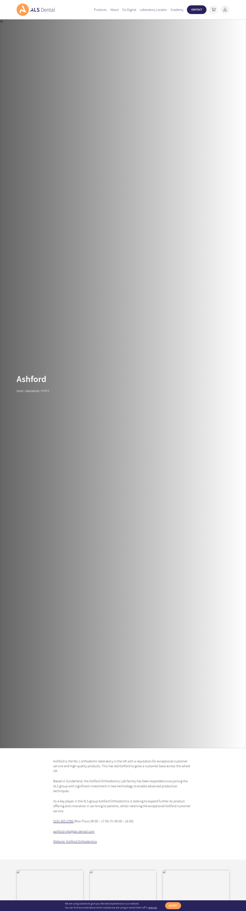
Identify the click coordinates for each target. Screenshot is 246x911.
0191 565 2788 (63, 821)
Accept (173, 905)
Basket (213, 9)
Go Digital (129, 9)
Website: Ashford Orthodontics (75, 841)
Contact (196, 9)
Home (20, 390)
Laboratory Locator (153, 9)
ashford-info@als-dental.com (74, 831)
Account (225, 9)
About (114, 9)
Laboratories (32, 390)
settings (152, 907)
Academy (177, 9)
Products (100, 9)
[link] (36, 9)
